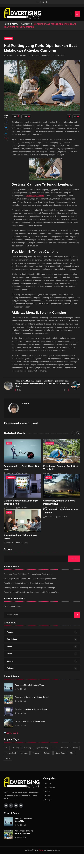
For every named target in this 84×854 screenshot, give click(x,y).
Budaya (10, 661)
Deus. (41, 850)
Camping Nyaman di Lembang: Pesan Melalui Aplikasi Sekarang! (29, 588)
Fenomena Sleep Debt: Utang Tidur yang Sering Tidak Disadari (28, 574)
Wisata (15, 24)
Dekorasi (10, 668)
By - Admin (9, 56)
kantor (75, 748)
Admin (25, 403)
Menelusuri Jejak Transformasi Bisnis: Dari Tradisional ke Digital (55, 383)
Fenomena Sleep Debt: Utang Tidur (29, 685)
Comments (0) (44, 56)
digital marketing (42, 748)
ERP (54, 748)
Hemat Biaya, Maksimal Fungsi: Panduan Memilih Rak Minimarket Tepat (28, 383)
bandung (16, 748)
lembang (24, 753)
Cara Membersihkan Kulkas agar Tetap (31, 709)
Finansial (64, 748)
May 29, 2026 (23, 508)
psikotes (47, 753)
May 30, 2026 (23, 473)
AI (7, 748)
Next (65, 390)
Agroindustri (12, 639)
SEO (72, 753)
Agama (10, 632)
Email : (25, 116)
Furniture (11, 477)
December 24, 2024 (26, 56)
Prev (19, 390)
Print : (15, 116)
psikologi (36, 753)
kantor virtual (11, 753)
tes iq (8, 758)
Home (6, 24)
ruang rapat (60, 753)
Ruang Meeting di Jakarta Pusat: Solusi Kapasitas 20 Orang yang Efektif (32, 592)
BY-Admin (9, 473)
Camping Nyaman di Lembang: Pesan (30, 721)
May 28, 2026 (62, 508)
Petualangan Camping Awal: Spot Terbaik (32, 697)
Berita (9, 646)
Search (8, 549)
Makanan (25, 24)
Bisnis (9, 443)
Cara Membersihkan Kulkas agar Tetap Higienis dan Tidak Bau (28, 583)
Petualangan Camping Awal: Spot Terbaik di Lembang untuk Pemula (30, 579)
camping (27, 748)
